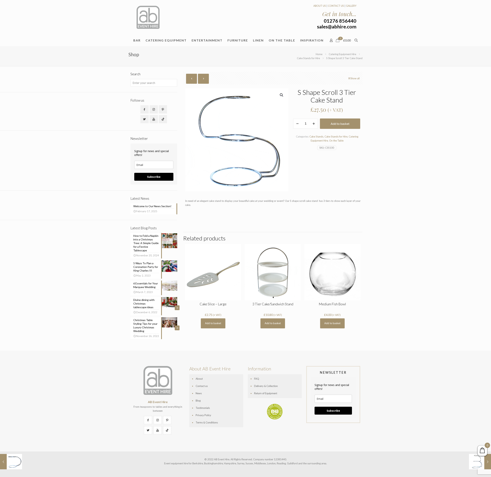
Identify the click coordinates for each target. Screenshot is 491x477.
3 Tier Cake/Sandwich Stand (272, 304)
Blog (198, 400)
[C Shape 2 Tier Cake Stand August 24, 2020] (11, 461)
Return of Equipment (265, 393)
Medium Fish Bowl (332, 304)
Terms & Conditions (207, 422)
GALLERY (351, 5)
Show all (355, 78)
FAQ (256, 378)
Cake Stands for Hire (308, 58)
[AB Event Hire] (148, 17)
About (199, 378)
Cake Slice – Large (213, 304)
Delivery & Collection (266, 386)
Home (319, 54)
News (199, 393)
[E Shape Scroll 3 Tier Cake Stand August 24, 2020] (480, 461)
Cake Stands (316, 136)
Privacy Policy (203, 415)
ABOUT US (319, 5)
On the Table (336, 140)
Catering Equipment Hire (342, 54)
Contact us (202, 386)
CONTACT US (336, 5)
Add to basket (340, 123)
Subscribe (154, 177)
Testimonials (203, 407)
